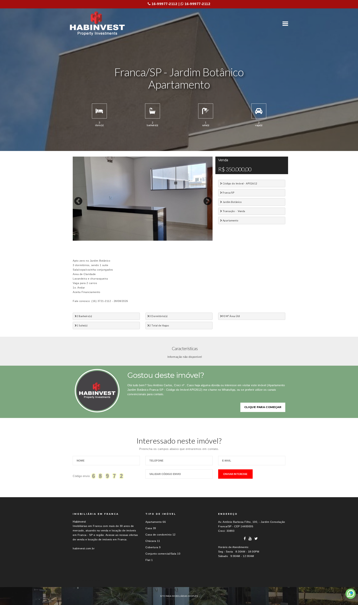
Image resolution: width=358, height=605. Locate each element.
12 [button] (137, 240)
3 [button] (87, 240)
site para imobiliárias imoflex (179, 596)
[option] (143, 199)
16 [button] (159, 240)
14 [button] (148, 240)
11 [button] (131, 240)
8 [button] (115, 240)
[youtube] (250, 538)
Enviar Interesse (235, 474)
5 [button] (98, 240)
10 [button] (126, 240)
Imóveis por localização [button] (88, 580)
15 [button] (154, 240)
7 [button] (109, 240)
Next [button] (205, 198)
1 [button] (75, 240)
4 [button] (92, 240)
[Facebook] (245, 538)
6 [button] (103, 240)
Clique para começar (262, 407)
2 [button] (81, 240)
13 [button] (143, 240)
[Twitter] (256, 538)
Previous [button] (75, 198)
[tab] (179, 580)
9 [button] (120, 240)
